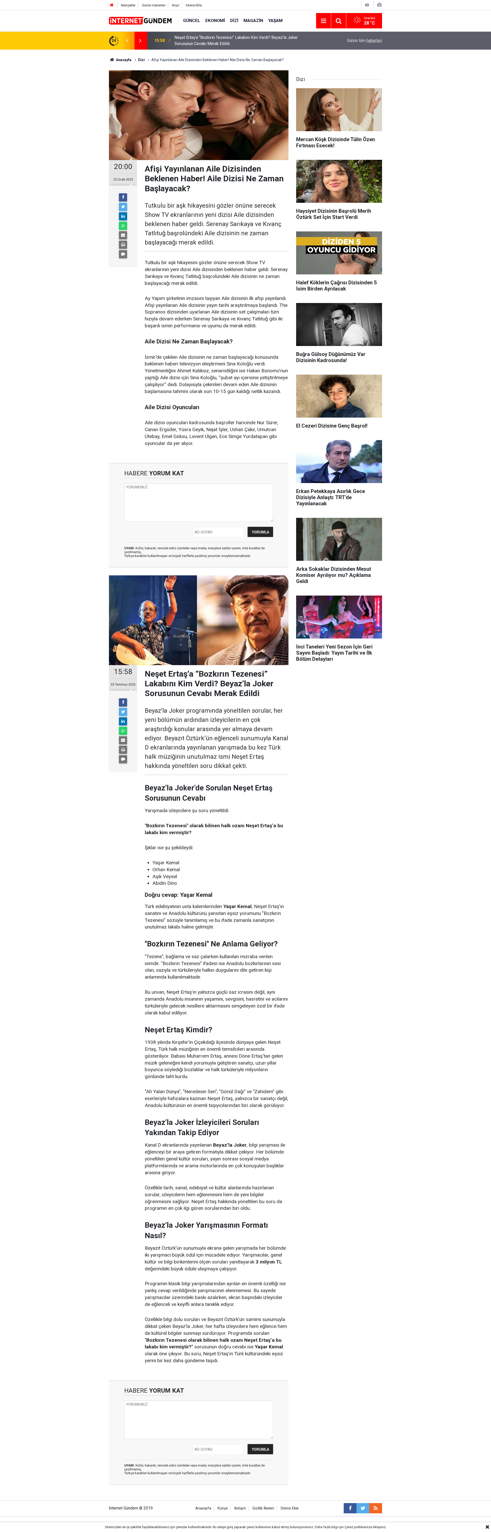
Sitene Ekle (194, 5)
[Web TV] (367, 5)
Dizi (234, 20)
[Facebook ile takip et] (350, 1508)
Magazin (253, 20)
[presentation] (127, 41)
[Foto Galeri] (379, 5)
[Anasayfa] (112, 5)
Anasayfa (203, 1508)
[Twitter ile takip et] (362, 1508)
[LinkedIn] (123, 216)
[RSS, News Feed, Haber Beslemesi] (375, 1508)
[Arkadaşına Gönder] (123, 235)
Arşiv (175, 5)
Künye (223, 1508)
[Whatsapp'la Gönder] (123, 226)
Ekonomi (215, 20)
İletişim (240, 1508)
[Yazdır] (123, 245)
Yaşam (275, 20)
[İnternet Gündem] (141, 20)
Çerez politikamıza (358, 1527)
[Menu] (323, 21)
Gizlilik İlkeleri (263, 1508)
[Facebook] (123, 197)
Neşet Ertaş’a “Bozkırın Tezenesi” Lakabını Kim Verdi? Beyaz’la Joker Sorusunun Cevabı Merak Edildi (236, 40)
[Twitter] (123, 207)
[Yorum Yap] (123, 254)
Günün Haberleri (153, 5)
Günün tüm (364, 40)
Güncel (191, 20)
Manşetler (128, 5)
